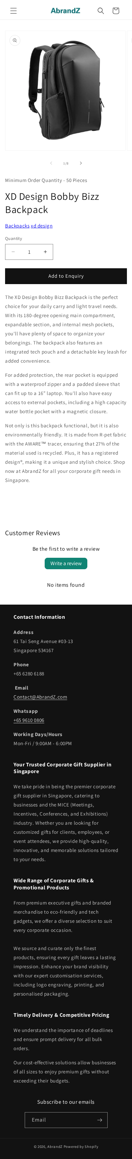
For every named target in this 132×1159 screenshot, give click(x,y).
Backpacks (17, 225)
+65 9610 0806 (29, 720)
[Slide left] (51, 163)
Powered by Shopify (81, 1146)
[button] (13, 10)
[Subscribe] (99, 1120)
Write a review (66, 563)
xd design (41, 225)
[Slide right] (80, 163)
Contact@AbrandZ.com (40, 697)
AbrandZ (55, 1146)
